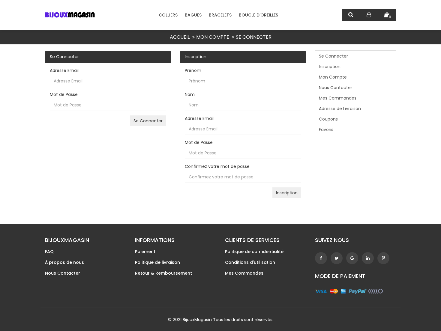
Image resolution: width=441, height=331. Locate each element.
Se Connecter (254, 37)
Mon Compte (212, 37)
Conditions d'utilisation (250, 262)
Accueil (180, 37)
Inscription (329, 67)
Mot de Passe (64, 94)
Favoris (326, 130)
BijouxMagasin (197, 320)
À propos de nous (64, 262)
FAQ (49, 252)
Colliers (168, 15)
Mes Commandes (337, 98)
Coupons (328, 119)
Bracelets (220, 15)
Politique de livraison (157, 262)
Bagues (193, 15)
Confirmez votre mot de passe (217, 166)
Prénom (193, 70)
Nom (190, 94)
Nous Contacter (335, 88)
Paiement (145, 252)
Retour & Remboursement (163, 273)
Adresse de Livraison (340, 109)
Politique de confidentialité (254, 252)
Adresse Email (64, 70)
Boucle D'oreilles (258, 15)
